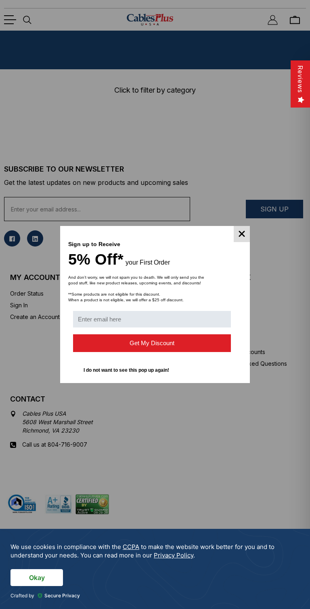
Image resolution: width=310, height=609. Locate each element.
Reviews (300, 79)
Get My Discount (152, 343)
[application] (155, 569)
